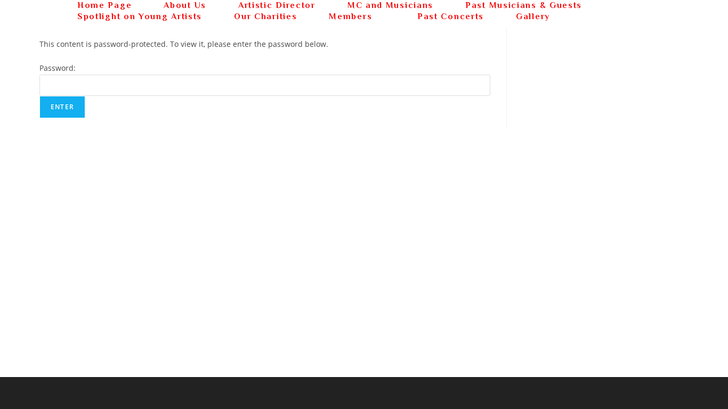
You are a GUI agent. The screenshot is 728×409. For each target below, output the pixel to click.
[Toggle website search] (585, 16)
